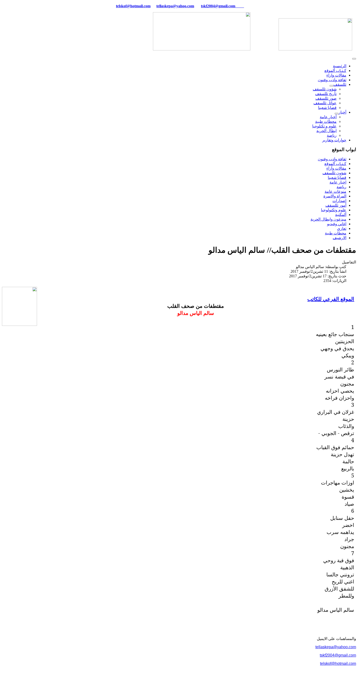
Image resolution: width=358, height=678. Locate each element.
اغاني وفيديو (336, 224)
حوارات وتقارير (334, 140)
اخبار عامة (338, 182)
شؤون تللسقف (325, 89)
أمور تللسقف (335, 205)
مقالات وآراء (336, 168)
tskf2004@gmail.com (218, 6)
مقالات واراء (336, 75)
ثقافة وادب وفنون (332, 80)
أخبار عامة (328, 117)
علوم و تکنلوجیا (324, 126)
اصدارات (339, 201)
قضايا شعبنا (327, 108)
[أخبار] (337, 113)
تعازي (341, 228)
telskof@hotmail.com (338, 663)
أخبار (342, 112)
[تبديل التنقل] (354, 58)
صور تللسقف (326, 98)
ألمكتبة (340, 215)
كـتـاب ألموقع (335, 70)
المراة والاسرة (334, 196)
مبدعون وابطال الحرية (328, 219)
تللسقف (339, 84)
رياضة (332, 135)
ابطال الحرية (326, 131)
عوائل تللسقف (325, 103)
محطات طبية (326, 121)
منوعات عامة (335, 191)
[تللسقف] (331, 86)
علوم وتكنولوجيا (333, 210)
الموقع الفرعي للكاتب (330, 298)
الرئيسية (339, 66)
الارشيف (339, 238)
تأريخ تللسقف (326, 94)
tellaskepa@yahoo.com (175, 6)
